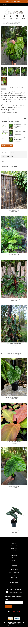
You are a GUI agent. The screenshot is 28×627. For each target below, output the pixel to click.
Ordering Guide (14, 582)
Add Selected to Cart (7, 145)
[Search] (2, 5)
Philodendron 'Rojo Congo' (14, 299)
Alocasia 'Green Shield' (14, 486)
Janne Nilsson (20, 624)
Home (3, 22)
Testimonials (14, 565)
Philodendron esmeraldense (10, 23)
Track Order (14, 548)
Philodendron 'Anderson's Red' (14, 343)
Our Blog (14, 560)
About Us (14, 558)
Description (5, 153)
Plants (8, 22)
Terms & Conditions (14, 572)
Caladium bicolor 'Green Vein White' (14, 397)
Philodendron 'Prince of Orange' (14, 441)
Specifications (14, 153)
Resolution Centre (14, 551)
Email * (7, 599)
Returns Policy (14, 577)
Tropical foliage (15, 22)
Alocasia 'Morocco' (14, 530)
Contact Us (14, 563)
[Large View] (4, 71)
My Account (14, 546)
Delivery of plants (14, 580)
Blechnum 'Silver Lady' (14, 254)
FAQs (14, 575)
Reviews (4, 156)
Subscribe (9, 606)
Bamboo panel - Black (14, 210)
